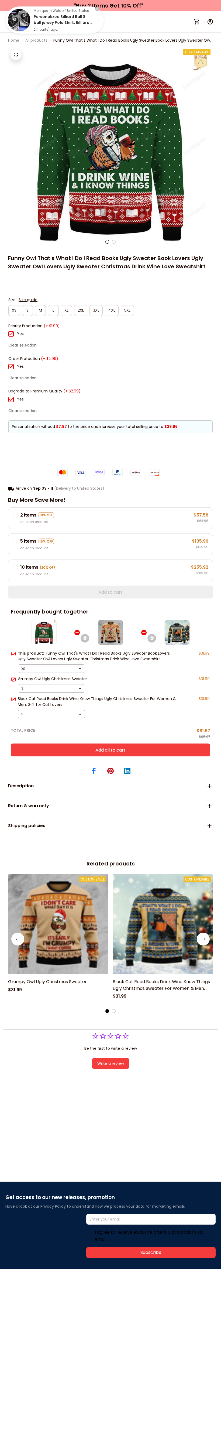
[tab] (107, 241)
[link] (19, 20)
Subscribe (150, 1252)
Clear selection (22, 345)
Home (13, 40)
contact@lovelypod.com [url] (39, 1297)
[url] (85, 1298)
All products (36, 40)
